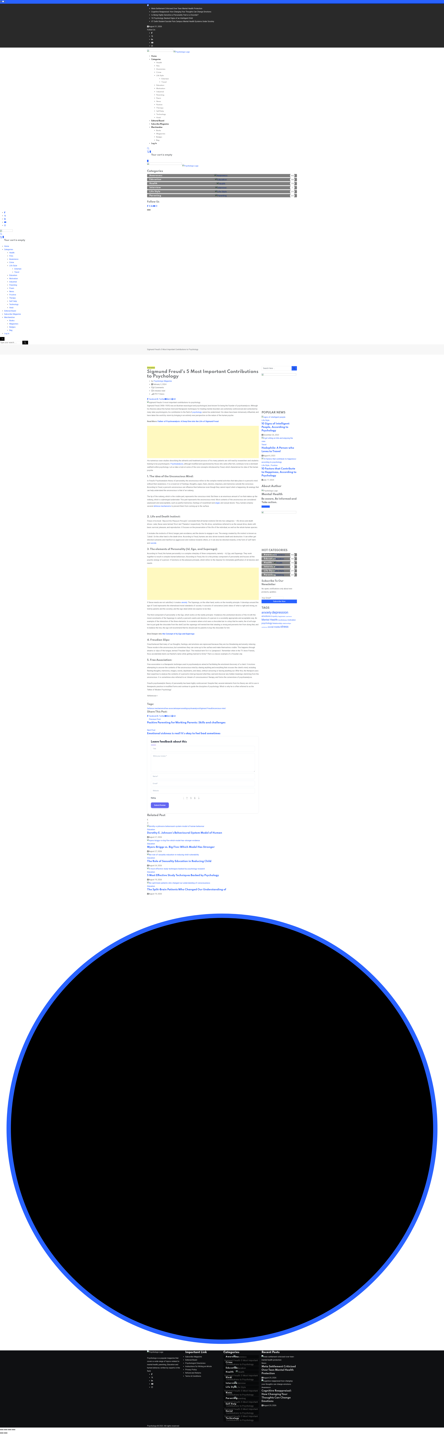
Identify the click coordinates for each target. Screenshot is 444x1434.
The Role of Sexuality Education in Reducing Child (179, 861)
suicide (153, 543)
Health (159, 63)
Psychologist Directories (195, 1363)
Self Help (160, 111)
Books (158, 130)
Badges (159, 137)
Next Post (151, 730)
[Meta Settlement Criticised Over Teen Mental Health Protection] (279, 1358)
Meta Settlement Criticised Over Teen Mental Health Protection (176, 8)
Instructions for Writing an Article (198, 1366)
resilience (264, 627)
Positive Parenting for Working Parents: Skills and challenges (186, 722)
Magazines (160, 134)
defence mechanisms (162, 506)
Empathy (274, 616)
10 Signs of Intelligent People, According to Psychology (275, 427)
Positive (159, 105)
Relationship (277, 623)
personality (182, 708)
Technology (161, 114)
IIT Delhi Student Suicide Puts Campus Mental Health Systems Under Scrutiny (182, 21)
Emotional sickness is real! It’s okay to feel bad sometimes (183, 733)
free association (171, 708)
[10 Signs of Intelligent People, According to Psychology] (273, 417)
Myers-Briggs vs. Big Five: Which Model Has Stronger (181, 847)
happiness (281, 616)
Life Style (160, 75)
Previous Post (155, 719)
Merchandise (156, 127)
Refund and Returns (193, 1373)
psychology (197, 412)
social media (274, 627)
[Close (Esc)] (13, 1429)
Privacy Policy (191, 1370)
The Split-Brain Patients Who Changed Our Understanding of (186, 889)
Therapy (159, 108)
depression (280, 612)
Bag (157, 140)
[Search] (148, 148)
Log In (154, 143)
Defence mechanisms (156, 708)
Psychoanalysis (176, 464)
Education (160, 85)
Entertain (165, 79)
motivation (291, 620)
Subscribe (266, 506)
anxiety (184, 602)
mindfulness (282, 620)
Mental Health (270, 619)
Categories (156, 59)
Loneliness (289, 616)
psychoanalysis (193, 708)
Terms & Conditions (193, 1376)
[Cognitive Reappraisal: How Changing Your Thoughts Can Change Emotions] (279, 1382)
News (158, 101)
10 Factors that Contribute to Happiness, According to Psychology (279, 472)
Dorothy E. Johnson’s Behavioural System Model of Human (184, 833)
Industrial (160, 92)
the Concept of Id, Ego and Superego (178, 634)
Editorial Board (157, 121)
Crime (158, 72)
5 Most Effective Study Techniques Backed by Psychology (183, 875)
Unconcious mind (218, 708)
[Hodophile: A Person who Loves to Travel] (279, 440)
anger (217, 503)
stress (284, 626)
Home (154, 56)
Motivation (160, 88)
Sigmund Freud (206, 708)
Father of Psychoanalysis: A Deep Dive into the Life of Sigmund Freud (188, 421)
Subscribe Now (279, 601)
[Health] (241, 1372)
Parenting (160, 95)
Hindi (158, 117)
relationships (286, 623)
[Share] (9, 1429)
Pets (158, 66)
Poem (158, 98)
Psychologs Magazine (163, 381)
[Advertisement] (203, 442)
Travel (164, 82)
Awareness (160, 69)
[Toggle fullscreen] (5, 1429)
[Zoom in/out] (1, 1429)
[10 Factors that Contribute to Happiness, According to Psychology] (279, 460)
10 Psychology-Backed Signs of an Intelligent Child (172, 18)
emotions (266, 616)
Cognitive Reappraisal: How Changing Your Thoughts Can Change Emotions (181, 12)
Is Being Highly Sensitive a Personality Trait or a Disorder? (175, 15)
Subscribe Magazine (160, 124)
